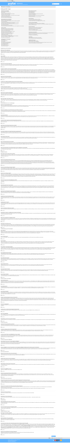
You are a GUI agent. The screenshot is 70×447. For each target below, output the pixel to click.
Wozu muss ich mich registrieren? (5, 11)
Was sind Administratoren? (32, 11)
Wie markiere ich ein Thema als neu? (5, 37)
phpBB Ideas (39, 418)
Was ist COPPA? (3, 12)
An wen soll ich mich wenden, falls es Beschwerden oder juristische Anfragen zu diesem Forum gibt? (40, 42)
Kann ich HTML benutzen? (4, 40)
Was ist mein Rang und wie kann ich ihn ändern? (6, 25)
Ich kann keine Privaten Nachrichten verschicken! (34, 19)
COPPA (45, 69)
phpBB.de (41, 414)
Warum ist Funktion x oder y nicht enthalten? (34, 41)
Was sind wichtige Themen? (4, 44)
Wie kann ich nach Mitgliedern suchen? (33, 29)
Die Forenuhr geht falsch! (4, 21)
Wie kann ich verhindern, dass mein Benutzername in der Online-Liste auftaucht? (10, 20)
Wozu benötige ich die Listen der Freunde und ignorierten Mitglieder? (37, 23)
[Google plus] (55, 440)
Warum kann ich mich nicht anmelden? (5, 14)
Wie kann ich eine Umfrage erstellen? (5, 30)
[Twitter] (53, 440)
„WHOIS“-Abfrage (6, 424)
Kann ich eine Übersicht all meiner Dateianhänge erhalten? (35, 38)
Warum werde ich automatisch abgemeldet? (6, 16)
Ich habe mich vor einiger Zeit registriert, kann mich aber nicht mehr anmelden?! (10, 15)
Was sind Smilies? (3, 41)
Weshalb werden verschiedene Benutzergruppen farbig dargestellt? (36, 15)
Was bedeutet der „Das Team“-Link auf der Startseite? (35, 16)
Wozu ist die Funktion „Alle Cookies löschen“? (6, 17)
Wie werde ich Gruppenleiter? (32, 14)
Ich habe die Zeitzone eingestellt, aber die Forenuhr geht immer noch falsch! (10, 22)
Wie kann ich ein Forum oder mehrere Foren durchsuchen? (35, 27)
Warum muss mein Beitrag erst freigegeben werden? (7, 36)
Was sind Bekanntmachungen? (4, 43)
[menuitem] (13, 0)
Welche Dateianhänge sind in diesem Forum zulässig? (35, 37)
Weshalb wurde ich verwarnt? (4, 34)
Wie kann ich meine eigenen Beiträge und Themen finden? (35, 30)
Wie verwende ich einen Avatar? (5, 24)
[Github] (57, 440)
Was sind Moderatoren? (31, 12)
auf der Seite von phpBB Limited (24, 414)
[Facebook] (59, 440)
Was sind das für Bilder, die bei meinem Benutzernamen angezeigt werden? (10, 23)
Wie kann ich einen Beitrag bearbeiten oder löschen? (7, 29)
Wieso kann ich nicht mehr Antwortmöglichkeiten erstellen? (8, 31)
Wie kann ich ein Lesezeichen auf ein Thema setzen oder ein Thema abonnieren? (38, 33)
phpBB (11, 439)
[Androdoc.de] (12, 4)
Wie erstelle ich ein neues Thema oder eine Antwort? (7, 28)
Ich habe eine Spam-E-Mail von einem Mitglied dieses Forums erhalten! (37, 20)
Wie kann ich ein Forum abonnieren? (33, 34)
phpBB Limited (18, 413)
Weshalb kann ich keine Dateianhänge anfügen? (6, 33)
